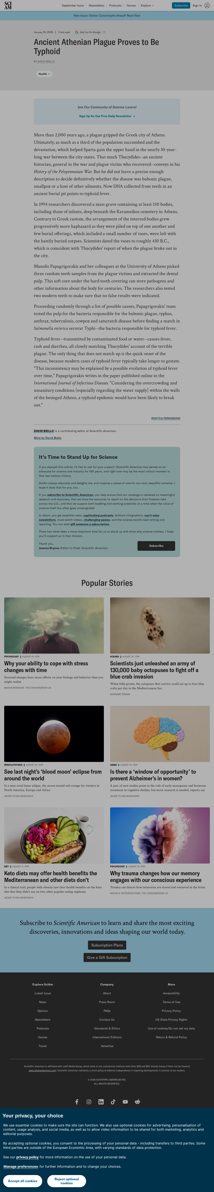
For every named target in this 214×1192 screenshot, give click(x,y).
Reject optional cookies (67, 1181)
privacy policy (27, 1157)
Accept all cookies (22, 1181)
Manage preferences (21, 1166)
